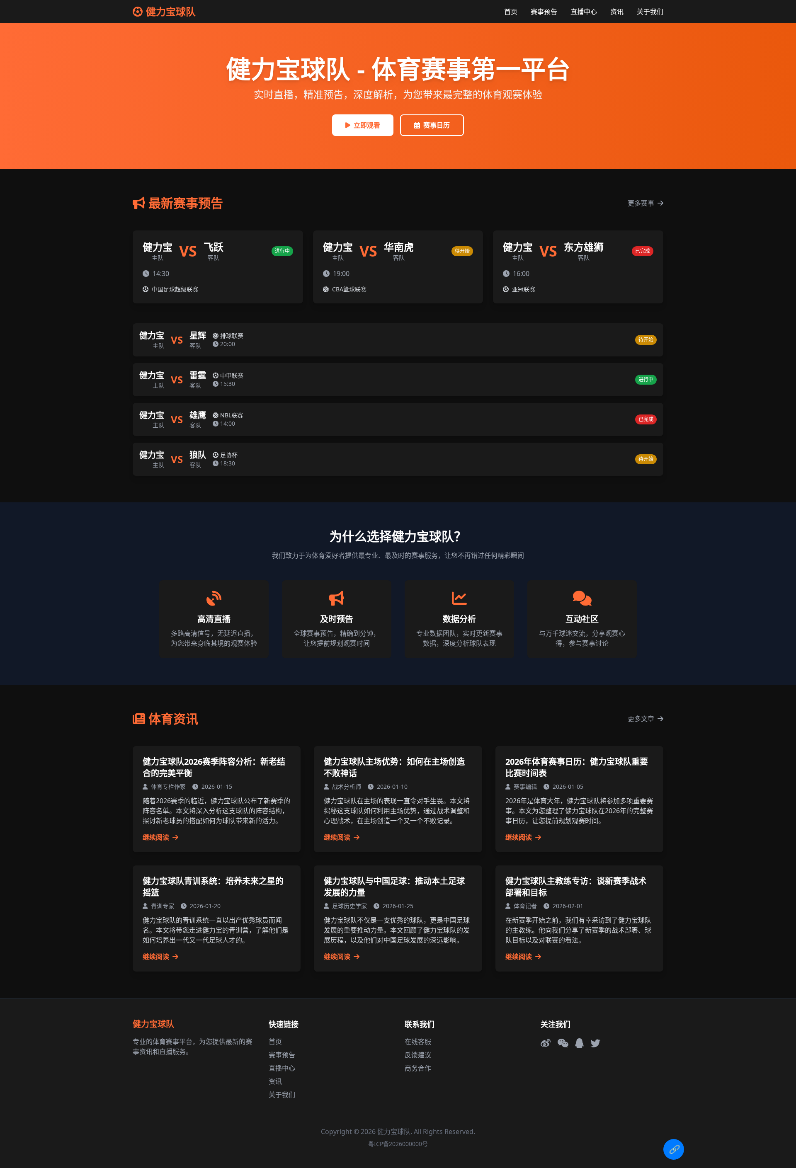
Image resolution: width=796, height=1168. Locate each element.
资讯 (617, 11)
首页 (510, 11)
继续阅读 (157, 837)
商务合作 (418, 1068)
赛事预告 (544, 11)
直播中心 (583, 11)
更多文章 (642, 718)
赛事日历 (436, 125)
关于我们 (650, 11)
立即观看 (367, 125)
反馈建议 (418, 1054)
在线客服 (418, 1041)
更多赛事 (642, 203)
